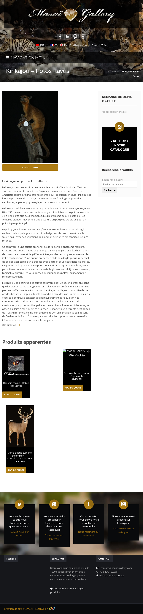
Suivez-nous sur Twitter (19, 533)
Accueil (111, 71)
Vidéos (104, 45)
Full (118, 71)
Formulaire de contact (111, 575)
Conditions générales (78, 45)
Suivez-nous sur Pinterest (54, 537)
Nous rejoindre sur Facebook (88, 533)
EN (65, 45)
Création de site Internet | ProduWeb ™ (26, 608)
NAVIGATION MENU (28, 57)
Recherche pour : (112, 179)
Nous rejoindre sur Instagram (123, 530)
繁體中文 (44, 45)
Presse (95, 45)
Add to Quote (30, 167)
